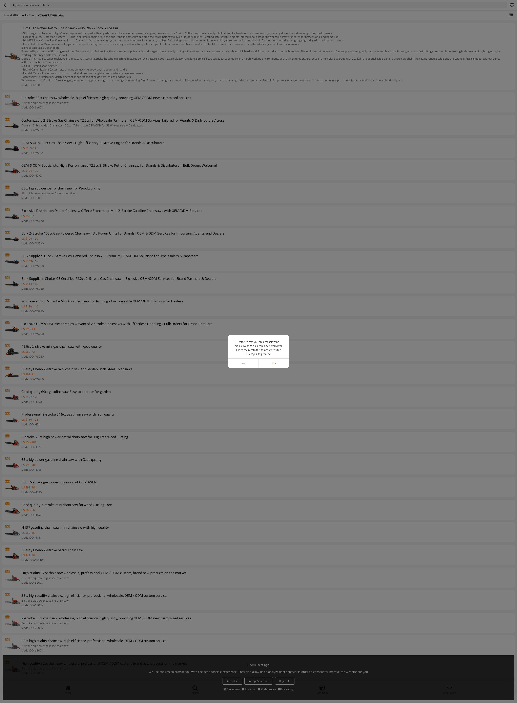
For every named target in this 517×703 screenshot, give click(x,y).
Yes (273, 363)
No (243, 363)
